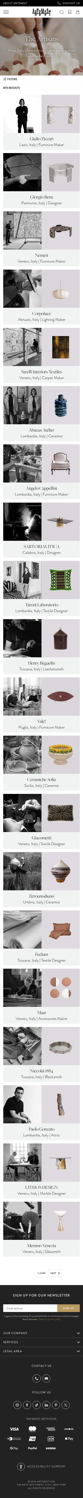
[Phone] (36, 1378)
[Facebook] (27, 1405)
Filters (12, 79)
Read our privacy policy (50, 1319)
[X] (66, 1405)
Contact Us (71, 3)
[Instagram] (17, 1405)
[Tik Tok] (36, 1405)
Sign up (68, 1308)
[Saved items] (70, 12)
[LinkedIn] (46, 1405)
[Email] (46, 1378)
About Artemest (15, 3)
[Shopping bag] (78, 12)
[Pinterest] (56, 1405)
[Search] (62, 12)
